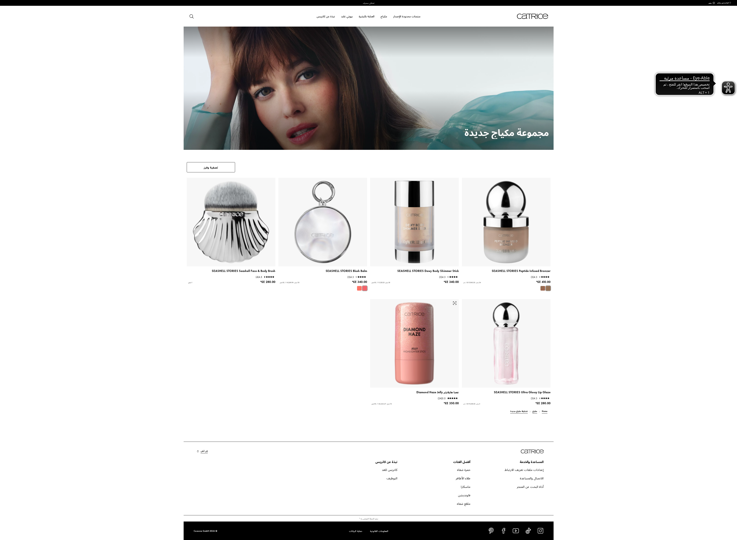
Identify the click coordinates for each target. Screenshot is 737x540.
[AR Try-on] (455, 303)
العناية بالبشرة (366, 16)
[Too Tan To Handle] (548, 288)
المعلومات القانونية (379, 531)
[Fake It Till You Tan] (542, 288)
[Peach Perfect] (359, 288)
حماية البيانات (355, 531)
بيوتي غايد (347, 16)
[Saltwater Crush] (364, 288)
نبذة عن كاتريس (326, 16)
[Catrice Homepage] (528, 16)
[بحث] (191, 16)
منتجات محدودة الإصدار (406, 16)
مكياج (384, 16)
